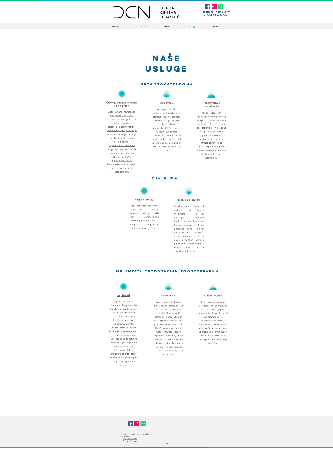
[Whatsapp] (220, 6)
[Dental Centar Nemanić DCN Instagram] (214, 6)
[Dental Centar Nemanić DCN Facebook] (207, 6)
